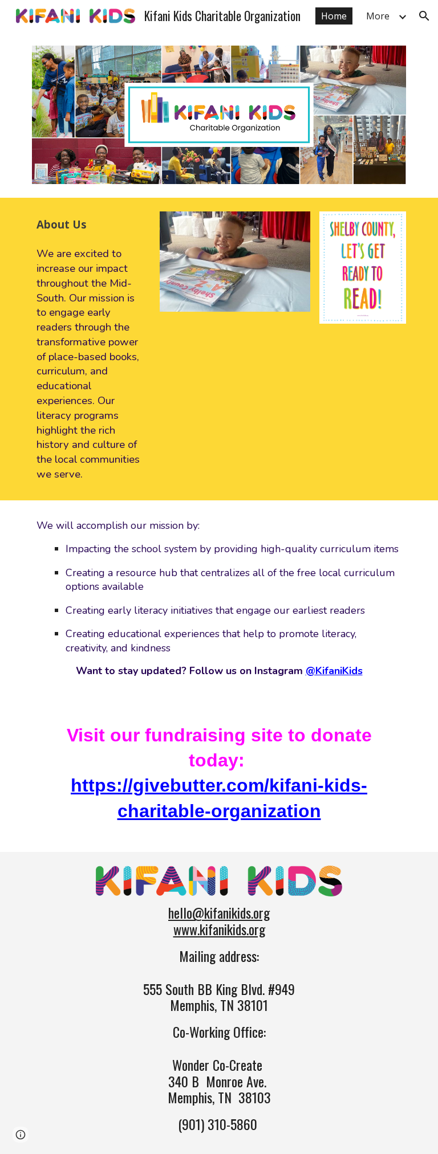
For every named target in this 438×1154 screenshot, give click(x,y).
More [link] (378, 16)
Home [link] (334, 16)
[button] (424, 16)
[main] (91, 349)
